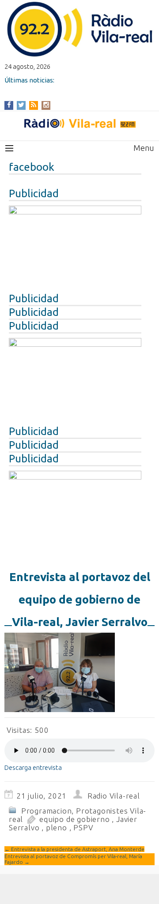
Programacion (46, 810)
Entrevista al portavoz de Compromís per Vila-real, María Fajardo (73, 859)
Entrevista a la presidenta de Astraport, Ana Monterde (74, 849)
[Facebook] (9, 105)
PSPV (83, 827)
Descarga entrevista (33, 767)
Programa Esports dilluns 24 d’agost (61, 87)
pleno (56, 827)
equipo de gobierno (74, 819)
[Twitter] (21, 105)
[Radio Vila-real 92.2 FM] (79, 123)
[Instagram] (46, 105)
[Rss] (33, 105)
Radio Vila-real (113, 795)
